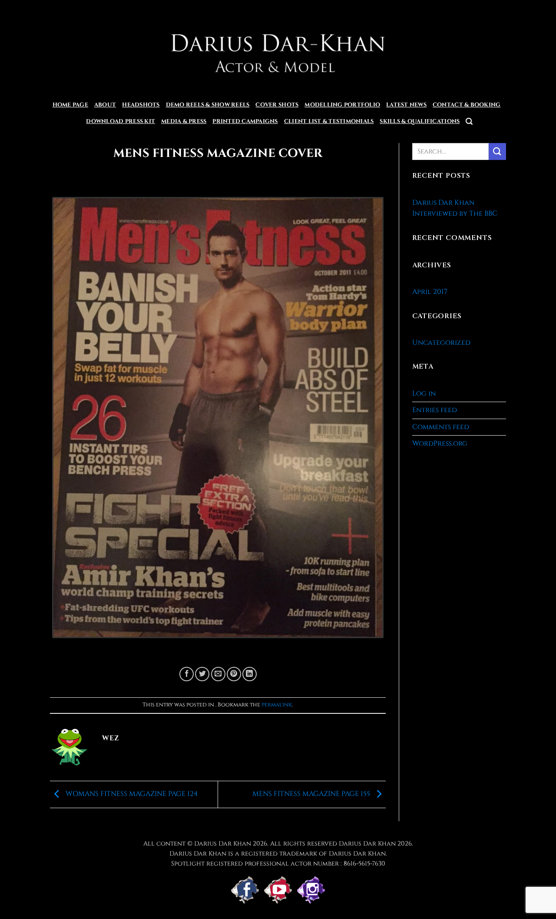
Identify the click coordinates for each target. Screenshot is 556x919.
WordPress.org (439, 443)
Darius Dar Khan (367, 843)
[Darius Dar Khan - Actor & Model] (278, 48)
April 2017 (429, 291)
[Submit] (497, 151)
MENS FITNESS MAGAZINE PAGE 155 (312, 794)
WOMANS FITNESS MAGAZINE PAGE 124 (131, 794)
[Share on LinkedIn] (249, 674)
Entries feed (434, 410)
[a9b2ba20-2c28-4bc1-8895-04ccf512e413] (218, 421)
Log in (424, 393)
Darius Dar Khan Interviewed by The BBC (454, 208)
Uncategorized (441, 342)
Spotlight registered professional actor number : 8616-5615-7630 (278, 863)
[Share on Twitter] (202, 674)
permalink (276, 705)
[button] (469, 121)
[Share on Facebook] (186, 674)
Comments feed (440, 427)
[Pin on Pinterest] (234, 674)
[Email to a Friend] (218, 674)
